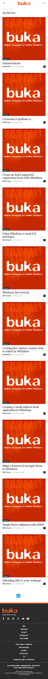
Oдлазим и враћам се (16, 119)
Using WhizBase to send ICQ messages (19, 235)
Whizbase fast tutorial (15, 292)
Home (4, 9)
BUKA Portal (6, 66)
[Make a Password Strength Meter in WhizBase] (24, 441)
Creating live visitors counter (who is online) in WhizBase (23, 349)
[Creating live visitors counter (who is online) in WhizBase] (24, 323)
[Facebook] (3, 619)
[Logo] (24, 3)
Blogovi (5, 59)
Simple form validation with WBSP (23, 524)
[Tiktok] (18, 619)
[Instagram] (8, 619)
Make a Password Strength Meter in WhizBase (22, 467)
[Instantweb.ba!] (24, 38)
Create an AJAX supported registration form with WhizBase (22, 176)
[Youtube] (28, 619)
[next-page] (28, 596)
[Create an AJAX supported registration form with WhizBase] (24, 150)
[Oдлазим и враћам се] (24, 94)
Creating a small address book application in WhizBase (20, 408)
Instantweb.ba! (11, 63)
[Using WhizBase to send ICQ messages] (24, 209)
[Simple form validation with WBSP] (24, 500)
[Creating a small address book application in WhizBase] (24, 382)
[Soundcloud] (23, 619)
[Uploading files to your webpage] (24, 555)
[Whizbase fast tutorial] (24, 267)
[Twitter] (13, 619)
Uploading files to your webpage (21, 580)
